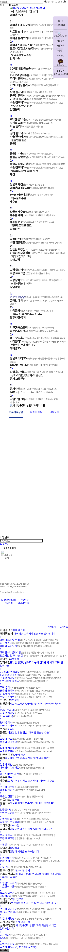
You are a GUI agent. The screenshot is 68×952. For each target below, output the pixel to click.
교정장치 (26, 844)
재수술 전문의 (21, 796)
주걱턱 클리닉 (30, 678)
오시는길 (60, 55)
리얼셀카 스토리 (21, 883)
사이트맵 (9, 603)
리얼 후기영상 (26, 918)
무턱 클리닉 (20, 687)
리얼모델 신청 (29, 944)
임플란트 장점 (24, 819)
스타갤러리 (27, 896)
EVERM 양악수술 (25, 675)
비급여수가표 (24, 603)
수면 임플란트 (25, 812)
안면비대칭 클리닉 (24, 681)
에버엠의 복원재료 (22, 767)
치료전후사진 (23, 886)
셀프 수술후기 (27, 892)
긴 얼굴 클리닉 (23, 693)
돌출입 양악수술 (27, 742)
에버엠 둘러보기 (26, 646)
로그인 (60, 21)
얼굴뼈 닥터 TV (30, 909)
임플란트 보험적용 (27, 822)
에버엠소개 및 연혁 (29, 640)
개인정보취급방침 (8, 599)
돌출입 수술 (21, 738)
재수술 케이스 (22, 790)
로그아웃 (32, 947)
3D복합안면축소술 (29, 671)
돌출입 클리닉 (27, 690)
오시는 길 (64, 626)
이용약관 (25, 599)
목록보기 (4, 544)
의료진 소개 (30, 643)
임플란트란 (19, 809)
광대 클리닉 (19, 722)
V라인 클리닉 (25, 710)
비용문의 (60, 40)
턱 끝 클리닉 (16, 716)
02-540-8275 (51, 619)
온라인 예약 (36, 412)
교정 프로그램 (20, 838)
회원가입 (61, 25)
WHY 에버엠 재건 (21, 773)
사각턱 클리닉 (21, 713)
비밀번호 (4, 537)
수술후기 (60, 50)
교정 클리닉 (27, 835)
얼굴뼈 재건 (17, 764)
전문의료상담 (16, 412)
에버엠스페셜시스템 (27, 652)
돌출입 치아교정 (27, 748)
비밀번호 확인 (10, 548)
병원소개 (51, 626)
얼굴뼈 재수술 (19, 787)
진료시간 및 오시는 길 (33, 655)
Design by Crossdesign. (12, 592)
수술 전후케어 (26, 696)
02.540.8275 (60, 74)
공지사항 (23, 934)
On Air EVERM (60, 36)
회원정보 (12, 947)
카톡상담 (60, 65)
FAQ (21, 937)
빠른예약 (60, 45)
